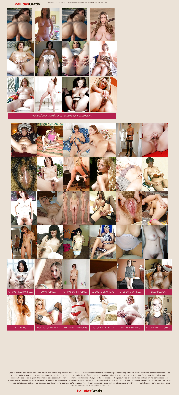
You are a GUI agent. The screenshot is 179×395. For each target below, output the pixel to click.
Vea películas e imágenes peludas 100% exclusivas (62, 115)
